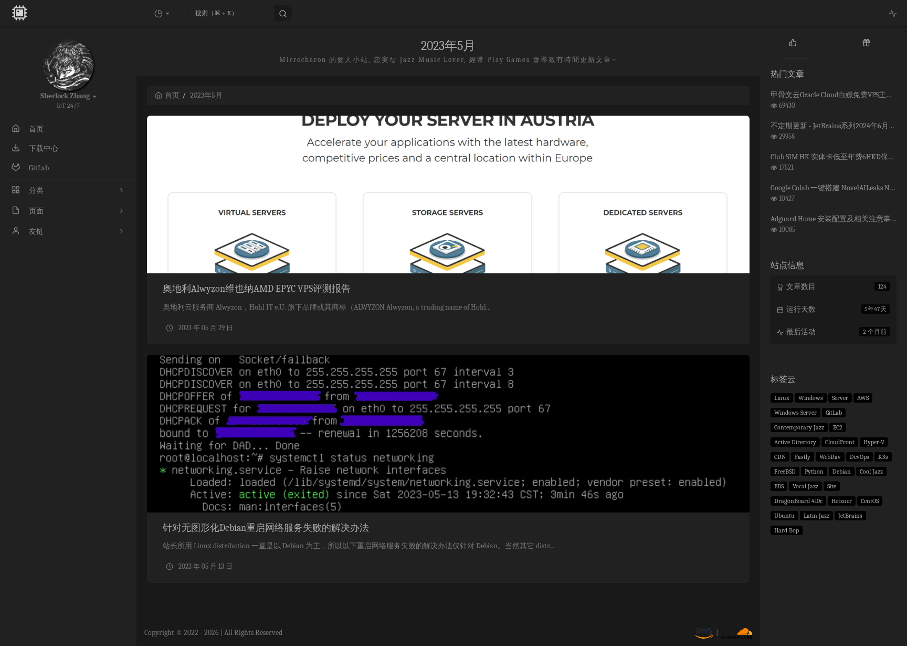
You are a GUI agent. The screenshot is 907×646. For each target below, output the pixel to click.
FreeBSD (785, 471)
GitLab (834, 412)
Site (831, 486)
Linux (781, 398)
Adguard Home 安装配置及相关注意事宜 (834, 218)
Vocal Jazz (805, 486)
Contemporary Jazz (799, 427)
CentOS (870, 501)
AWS (863, 398)
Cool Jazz (871, 471)
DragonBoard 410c (798, 501)
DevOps (859, 456)
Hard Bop (786, 530)
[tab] (793, 42)
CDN (780, 456)
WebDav (830, 456)
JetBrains (850, 515)
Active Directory (795, 442)
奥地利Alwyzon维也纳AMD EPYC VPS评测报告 (257, 288)
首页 (172, 95)
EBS (779, 486)
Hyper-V (873, 442)
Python (814, 471)
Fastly (802, 456)
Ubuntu (784, 515)
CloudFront (840, 442)
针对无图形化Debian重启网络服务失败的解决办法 (266, 528)
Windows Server (795, 412)
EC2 (837, 427)
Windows (810, 398)
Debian (841, 471)
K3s (883, 456)
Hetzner (841, 501)
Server (840, 398)
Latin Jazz (816, 515)
